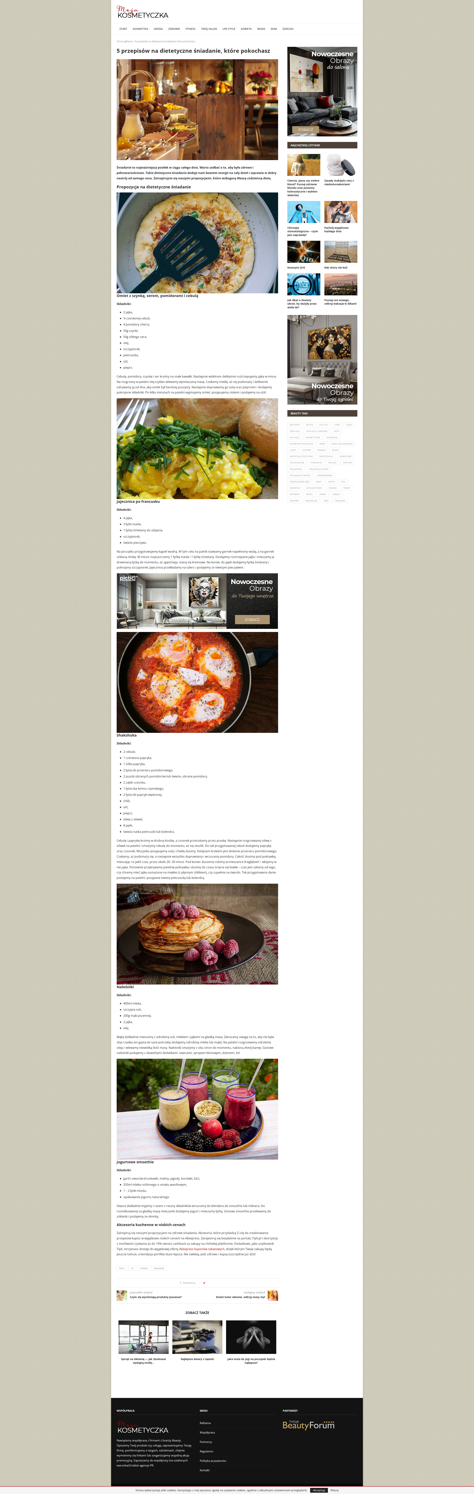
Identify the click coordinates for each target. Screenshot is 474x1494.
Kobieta (246, 29)
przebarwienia (325, 475)
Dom (274, 29)
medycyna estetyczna (301, 456)
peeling (332, 462)
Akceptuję (319, 1490)
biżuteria (295, 424)
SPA (343, 481)
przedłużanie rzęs (299, 481)
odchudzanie (297, 462)
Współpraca (207, 1432)
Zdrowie (174, 29)
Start (123, 29)
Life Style (229, 29)
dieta (122, 1268)
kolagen (294, 437)
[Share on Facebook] (209, 1283)
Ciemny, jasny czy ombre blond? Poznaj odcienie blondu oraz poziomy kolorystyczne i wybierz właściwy (303, 188)
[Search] (355, 29)
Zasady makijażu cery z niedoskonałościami (339, 182)
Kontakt (205, 1470)
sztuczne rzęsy (314, 488)
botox (309, 424)
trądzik (333, 488)
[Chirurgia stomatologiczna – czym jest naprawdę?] (303, 212)
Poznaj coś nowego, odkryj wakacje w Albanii (340, 302)
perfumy (347, 462)
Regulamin (206, 1451)
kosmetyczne (313, 437)
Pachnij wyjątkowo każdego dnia (336, 229)
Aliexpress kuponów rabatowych (201, 1249)
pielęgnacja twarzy (300, 475)
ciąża (349, 424)
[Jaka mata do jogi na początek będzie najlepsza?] (251, 1337)
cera (337, 424)
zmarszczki (311, 500)
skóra (331, 481)
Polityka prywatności (213, 1461)
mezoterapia (326, 456)
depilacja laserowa (317, 431)
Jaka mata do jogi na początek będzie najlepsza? (251, 1361)
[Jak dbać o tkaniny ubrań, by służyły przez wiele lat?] (303, 284)
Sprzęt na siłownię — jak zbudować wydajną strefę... (143, 1361)
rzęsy (319, 481)
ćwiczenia (340, 500)
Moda (261, 29)
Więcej (335, 1490)
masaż (335, 450)
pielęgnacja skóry (318, 469)
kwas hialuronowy (342, 443)
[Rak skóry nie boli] (340, 252)
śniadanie (159, 1268)
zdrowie (294, 500)
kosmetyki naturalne (301, 443)
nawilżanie (345, 456)
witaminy (295, 494)
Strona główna (125, 41)
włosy (309, 494)
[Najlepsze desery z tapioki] (197, 1337)
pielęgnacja (296, 469)
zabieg (322, 494)
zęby (326, 500)
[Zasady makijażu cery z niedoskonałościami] (340, 165)
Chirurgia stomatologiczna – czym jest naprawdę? (302, 231)
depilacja (295, 431)
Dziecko (288, 29)
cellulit (323, 424)
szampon (295, 488)
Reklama (205, 1423)
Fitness (191, 29)
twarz (346, 488)
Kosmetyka (140, 29)
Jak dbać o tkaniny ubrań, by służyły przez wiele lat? (302, 303)
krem (322, 443)
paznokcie (316, 462)
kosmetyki (332, 437)
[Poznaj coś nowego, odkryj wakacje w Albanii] (340, 284)
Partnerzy (206, 1442)
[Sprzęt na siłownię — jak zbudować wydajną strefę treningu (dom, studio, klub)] (143, 1337)
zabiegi (336, 494)
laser (293, 450)
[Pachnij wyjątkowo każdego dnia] (340, 212)
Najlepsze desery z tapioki (197, 1359)
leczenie (306, 450)
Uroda (158, 29)
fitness (144, 1268)
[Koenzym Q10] (303, 252)
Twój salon (209, 29)
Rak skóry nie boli (335, 267)
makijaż (322, 450)
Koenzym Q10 (296, 267)
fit (132, 1268)
